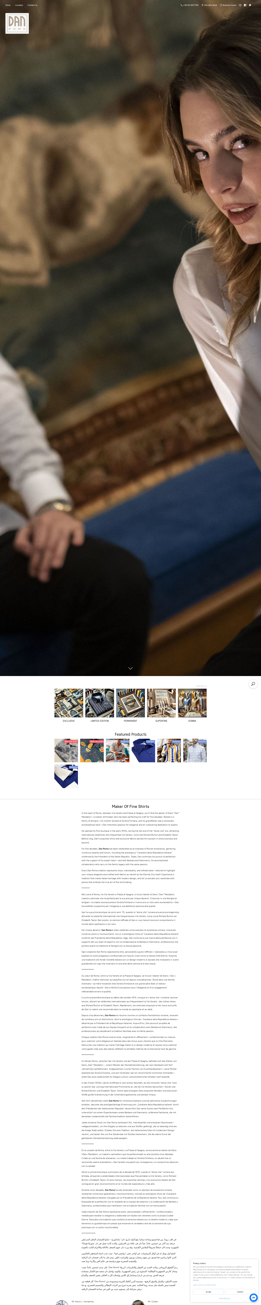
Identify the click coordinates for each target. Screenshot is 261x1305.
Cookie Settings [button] (224, 1298)
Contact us (32, 5)
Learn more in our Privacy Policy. (205, 1285)
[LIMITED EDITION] (99, 703)
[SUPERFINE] (161, 703)
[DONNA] (192, 703)
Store (7, 5)
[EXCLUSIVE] (68, 703)
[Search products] (253, 683)
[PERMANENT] (130, 703)
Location (19, 5)
